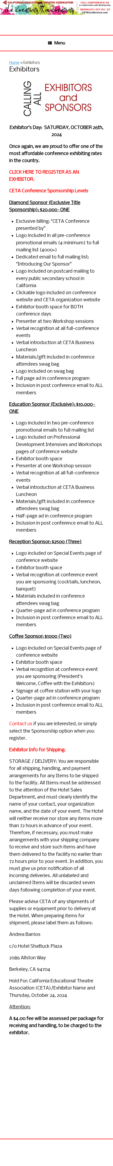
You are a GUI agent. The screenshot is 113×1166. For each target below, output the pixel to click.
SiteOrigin (64, 1156)
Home (14, 63)
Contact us (20, 724)
